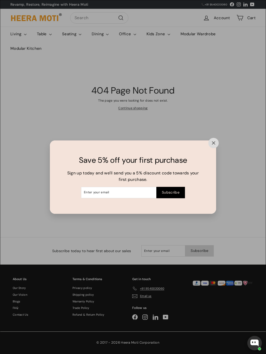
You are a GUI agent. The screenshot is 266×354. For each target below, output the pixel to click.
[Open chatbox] (254, 343)
